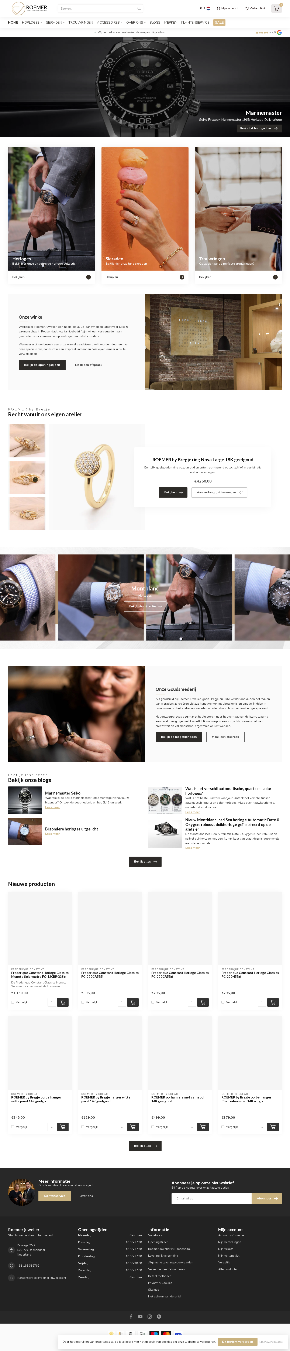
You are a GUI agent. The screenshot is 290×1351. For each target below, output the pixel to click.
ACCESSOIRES (108, 22)
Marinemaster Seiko (62, 793)
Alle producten (228, 1269)
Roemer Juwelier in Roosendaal (169, 1249)
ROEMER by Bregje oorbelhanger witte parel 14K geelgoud (36, 1099)
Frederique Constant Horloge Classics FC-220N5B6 (250, 974)
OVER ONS (134, 22)
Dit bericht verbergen (237, 1342)
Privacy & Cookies (160, 1283)
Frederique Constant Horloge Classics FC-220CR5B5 (110, 974)
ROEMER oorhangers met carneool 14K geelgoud (177, 1099)
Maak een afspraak (88, 365)
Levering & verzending (163, 1256)
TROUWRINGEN (81, 22)
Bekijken (170, 492)
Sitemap (153, 1290)
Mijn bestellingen (229, 1242)
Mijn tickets (225, 1249)
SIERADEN (54, 22)
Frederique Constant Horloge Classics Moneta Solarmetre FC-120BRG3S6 (40, 974)
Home (13, 22)
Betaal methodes (159, 1276)
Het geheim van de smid (164, 1296)
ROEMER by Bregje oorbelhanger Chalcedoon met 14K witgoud (246, 1099)
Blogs (155, 22)
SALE (219, 22)
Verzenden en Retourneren (166, 1269)
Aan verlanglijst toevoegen (216, 492)
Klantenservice (195, 22)
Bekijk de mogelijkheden (179, 737)
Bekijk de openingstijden (42, 365)
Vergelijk (22, 1002)
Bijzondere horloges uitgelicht (71, 829)
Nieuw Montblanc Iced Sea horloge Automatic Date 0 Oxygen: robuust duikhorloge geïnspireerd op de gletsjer (232, 824)
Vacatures (155, 1235)
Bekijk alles (142, 862)
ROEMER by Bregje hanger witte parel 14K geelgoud (105, 1099)
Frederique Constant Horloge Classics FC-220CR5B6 (180, 974)
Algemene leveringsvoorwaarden (170, 1262)
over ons (86, 1196)
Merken (170, 22)
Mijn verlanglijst (228, 1256)
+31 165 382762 (28, 1266)
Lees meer (52, 807)
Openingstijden (158, 1242)
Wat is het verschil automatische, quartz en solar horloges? (228, 791)
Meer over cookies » (271, 1342)
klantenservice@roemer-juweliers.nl (41, 1278)
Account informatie (231, 1235)
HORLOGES (30, 22)
